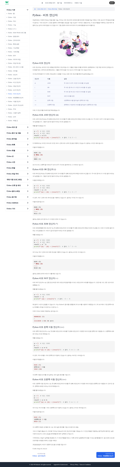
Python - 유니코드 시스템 (15, 67)
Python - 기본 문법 (13, 52)
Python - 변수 (12, 55)
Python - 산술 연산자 (14, 78)
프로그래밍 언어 (50, 3)
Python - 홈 (11, 13)
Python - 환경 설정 (13, 44)
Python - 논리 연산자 (14, 90)
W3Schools (37, 464)
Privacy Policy (74, 464)
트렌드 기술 (78, 3)
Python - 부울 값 (13, 120)
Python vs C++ (12, 29)
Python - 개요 (12, 17)
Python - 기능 (12, 25)
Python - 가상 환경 (13, 48)
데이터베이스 (68, 3)
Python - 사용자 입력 (14, 113)
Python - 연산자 (12, 75)
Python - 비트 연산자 (14, 94)
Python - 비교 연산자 (14, 82)
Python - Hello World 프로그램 (17, 32)
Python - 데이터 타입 (14, 59)
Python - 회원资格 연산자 (15, 98)
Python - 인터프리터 (14, 40)
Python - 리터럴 (12, 71)
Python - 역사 (12, 21)
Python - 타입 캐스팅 (14, 63)
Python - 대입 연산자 (14, 86)
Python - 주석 (12, 109)
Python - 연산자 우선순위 (15, 105)
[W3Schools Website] (7, 3)
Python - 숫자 (12, 117)
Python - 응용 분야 (13, 36)
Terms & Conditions (85, 464)
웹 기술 (59, 3)
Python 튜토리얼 (52, 9)
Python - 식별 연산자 (14, 101)
